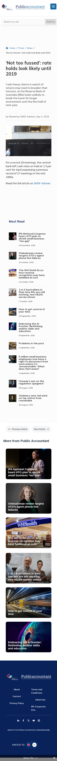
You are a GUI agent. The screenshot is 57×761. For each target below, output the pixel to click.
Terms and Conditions (36, 691)
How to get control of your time (32, 310)
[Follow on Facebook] (23, 721)
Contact (17, 696)
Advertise (40, 699)
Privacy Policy (17, 703)
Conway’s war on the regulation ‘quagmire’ (31, 382)
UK (34, 745)
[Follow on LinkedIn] (18, 721)
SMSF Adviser (42, 183)
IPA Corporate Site (38, 708)
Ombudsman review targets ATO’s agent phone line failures (31, 255)
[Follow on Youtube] (34, 721)
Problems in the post (31, 343)
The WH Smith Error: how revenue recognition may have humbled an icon (32, 274)
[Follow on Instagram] (39, 721)
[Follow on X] (29, 721)
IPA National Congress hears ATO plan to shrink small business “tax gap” (32, 237)
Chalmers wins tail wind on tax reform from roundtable (33, 398)
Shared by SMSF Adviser (22, 116)
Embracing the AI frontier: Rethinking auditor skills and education (30, 327)
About (17, 689)
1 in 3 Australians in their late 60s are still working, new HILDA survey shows (32, 293)
